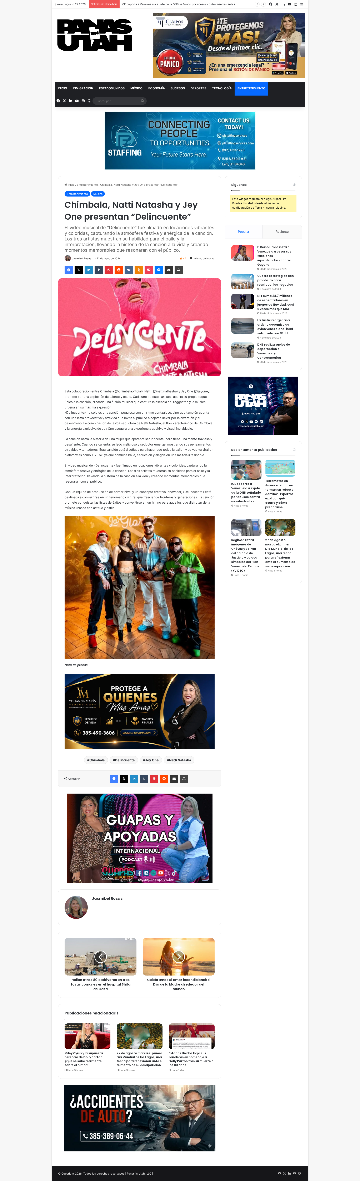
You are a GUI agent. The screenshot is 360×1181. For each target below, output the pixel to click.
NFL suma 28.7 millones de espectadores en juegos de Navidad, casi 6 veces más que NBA (275, 302)
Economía (156, 88)
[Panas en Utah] (94, 35)
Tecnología (222, 88)
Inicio (62, 88)
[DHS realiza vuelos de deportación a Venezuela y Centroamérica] (242, 350)
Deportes (198, 88)
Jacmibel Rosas (81, 258)
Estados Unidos (112, 88)
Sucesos (178, 88)
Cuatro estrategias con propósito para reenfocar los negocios (275, 280)
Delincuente (125, 760)
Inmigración (83, 88)
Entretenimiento (251, 88)
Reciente (282, 232)
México (136, 88)
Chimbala (97, 760)
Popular (243, 232)
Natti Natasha (180, 760)
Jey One (152, 760)
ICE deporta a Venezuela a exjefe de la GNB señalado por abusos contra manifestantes (246, 492)
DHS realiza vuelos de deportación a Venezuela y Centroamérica (273, 351)
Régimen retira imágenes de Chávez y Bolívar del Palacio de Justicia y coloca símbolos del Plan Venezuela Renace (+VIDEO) (245, 555)
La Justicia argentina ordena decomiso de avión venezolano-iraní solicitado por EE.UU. (275, 326)
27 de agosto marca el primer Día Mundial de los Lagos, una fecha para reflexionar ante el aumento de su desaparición (139, 1059)
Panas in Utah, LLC (139, 1173)
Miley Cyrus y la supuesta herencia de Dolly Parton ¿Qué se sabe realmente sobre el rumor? (84, 1059)
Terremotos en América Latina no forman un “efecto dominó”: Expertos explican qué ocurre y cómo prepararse (279, 494)
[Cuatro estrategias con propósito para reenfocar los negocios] (242, 281)
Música (97, 193)
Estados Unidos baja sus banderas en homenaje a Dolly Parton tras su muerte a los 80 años (191, 1059)
